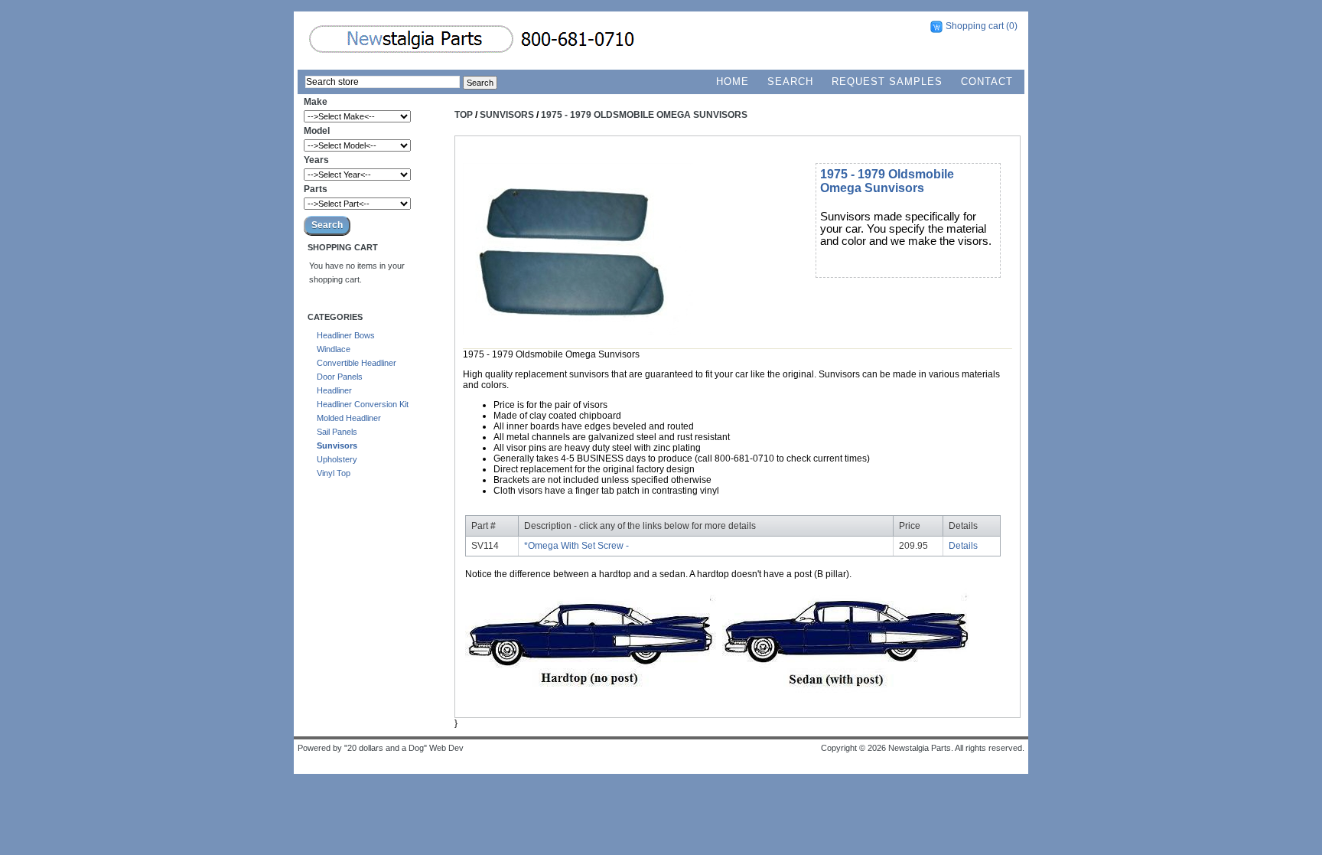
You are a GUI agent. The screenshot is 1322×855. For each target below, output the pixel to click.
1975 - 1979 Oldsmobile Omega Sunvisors (644, 114)
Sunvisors (337, 445)
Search (790, 81)
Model (317, 131)
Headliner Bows (346, 335)
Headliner (334, 390)
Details (963, 545)
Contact (987, 81)
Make (315, 101)
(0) (1012, 26)
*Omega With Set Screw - (576, 545)
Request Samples (887, 81)
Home (732, 81)
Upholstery (337, 459)
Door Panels (340, 376)
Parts (315, 189)
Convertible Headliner (356, 362)
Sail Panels (337, 431)
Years (316, 160)
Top (463, 114)
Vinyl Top (333, 473)
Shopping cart (975, 26)
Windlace (333, 349)
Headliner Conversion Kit (363, 404)
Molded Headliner (349, 418)
